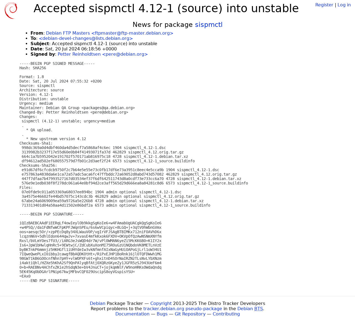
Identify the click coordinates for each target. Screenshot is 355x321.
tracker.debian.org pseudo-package (182, 308)
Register (324, 4)
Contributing (226, 314)
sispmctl (209, 25)
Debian (97, 303)
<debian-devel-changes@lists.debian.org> (86, 38)
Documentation (132, 314)
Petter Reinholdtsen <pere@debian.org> (103, 54)
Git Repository (190, 314)
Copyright (161, 303)
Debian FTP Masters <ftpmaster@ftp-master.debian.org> (109, 33)
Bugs (162, 314)
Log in (344, 4)
